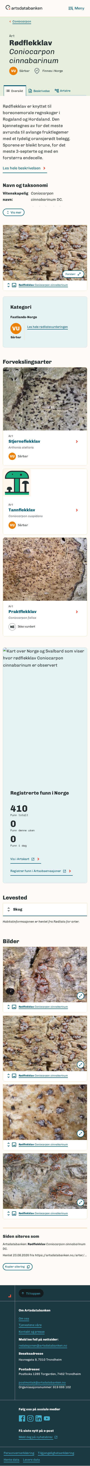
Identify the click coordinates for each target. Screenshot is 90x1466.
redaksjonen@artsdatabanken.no (43, 1345)
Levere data (31, 1459)
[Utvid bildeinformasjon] (12, 285)
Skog (17, 909)
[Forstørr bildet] (80, 996)
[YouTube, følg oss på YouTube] (47, 1418)
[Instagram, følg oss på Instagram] (30, 1418)
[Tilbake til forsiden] (24, 8)
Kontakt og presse (32, 1331)
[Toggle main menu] (76, 8)
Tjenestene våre (30, 1325)
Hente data (11, 1459)
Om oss (24, 1318)
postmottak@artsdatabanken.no (42, 1382)
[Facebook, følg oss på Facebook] (22, 1418)
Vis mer (16, 212)
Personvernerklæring (19, 1453)
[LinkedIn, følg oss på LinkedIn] (38, 1418)
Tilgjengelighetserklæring (56, 1453)
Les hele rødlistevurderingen (47, 327)
